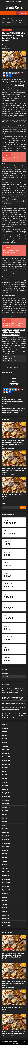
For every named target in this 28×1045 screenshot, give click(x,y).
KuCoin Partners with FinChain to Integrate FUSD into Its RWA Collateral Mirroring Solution (14, 470)
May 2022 (4, 904)
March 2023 (5, 868)
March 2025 (5, 786)
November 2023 (6, 843)
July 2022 (4, 897)
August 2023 (5, 850)
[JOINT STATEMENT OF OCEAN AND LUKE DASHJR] (14, 485)
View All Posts (14, 385)
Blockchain (5, 29)
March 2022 (5, 911)
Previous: (12, 400)
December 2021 (6, 922)
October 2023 (5, 847)
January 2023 (5, 875)
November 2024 (6, 800)
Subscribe (23, 13)
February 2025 (5, 789)
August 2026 (5, 728)
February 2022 (5, 915)
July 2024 (4, 814)
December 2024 (6, 796)
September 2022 (6, 890)
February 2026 (5, 750)
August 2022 (5, 893)
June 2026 (4, 735)
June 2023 (4, 857)
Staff (5, 44)
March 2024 (5, 829)
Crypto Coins (14, 7)
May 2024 (4, 822)
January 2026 (5, 753)
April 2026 (4, 742)
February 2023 (5, 872)
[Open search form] (14, 13)
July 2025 (4, 771)
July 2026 (4, 732)
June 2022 (4, 901)
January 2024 (5, 836)
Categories (5, 674)
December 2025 (6, 757)
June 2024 (4, 818)
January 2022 (5, 919)
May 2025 (4, 778)
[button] (2, 13)
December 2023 (6, 839)
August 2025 (5, 768)
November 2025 (6, 760)
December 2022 (6, 879)
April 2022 (4, 908)
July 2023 (4, 854)
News (10, 29)
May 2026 (4, 739)
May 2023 (4, 861)
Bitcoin (5, 490)
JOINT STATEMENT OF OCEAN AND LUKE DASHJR (12, 495)
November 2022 (6, 883)
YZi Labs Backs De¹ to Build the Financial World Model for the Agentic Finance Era (13, 709)
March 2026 (5, 746)
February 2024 (5, 832)
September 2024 (6, 807)
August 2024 (5, 811)
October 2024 (5, 804)
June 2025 (4, 775)
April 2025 (4, 782)
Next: (13, 409)
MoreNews (23, 1041)
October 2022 (5, 886)
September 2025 (6, 764)
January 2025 (5, 793)
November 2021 (6, 926)
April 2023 (4, 865)
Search (4, 503)
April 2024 (4, 825)
